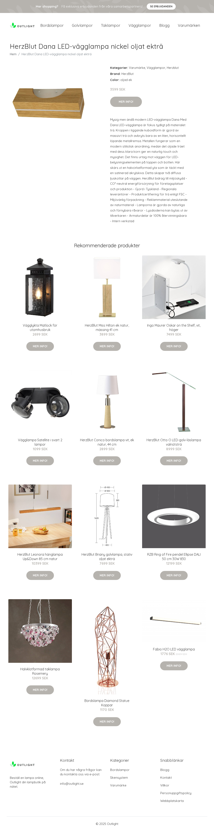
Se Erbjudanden (161, 6)
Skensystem (119, 778)
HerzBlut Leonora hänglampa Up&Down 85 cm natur (40, 556)
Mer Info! (126, 102)
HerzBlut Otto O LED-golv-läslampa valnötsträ (173, 442)
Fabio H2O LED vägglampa (174, 649)
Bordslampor (52, 25)
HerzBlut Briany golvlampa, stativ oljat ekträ (107, 556)
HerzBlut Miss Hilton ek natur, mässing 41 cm (107, 327)
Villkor (164, 785)
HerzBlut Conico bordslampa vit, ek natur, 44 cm (107, 442)
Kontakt (166, 778)
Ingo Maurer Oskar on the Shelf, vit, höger (173, 327)
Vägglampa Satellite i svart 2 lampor (40, 442)
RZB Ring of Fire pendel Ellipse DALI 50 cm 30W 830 (174, 556)
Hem (13, 54)
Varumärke (137, 68)
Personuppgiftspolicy (175, 793)
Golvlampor (82, 25)
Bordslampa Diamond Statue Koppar (106, 703)
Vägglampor (140, 25)
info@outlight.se (72, 784)
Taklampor (110, 25)
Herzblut (173, 68)
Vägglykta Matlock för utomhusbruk (40, 327)
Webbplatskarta (172, 801)
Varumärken (189, 25)
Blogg (164, 25)
